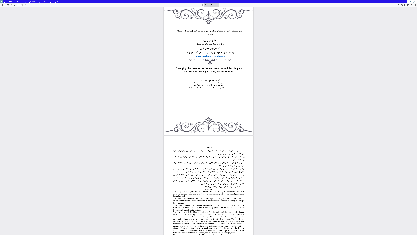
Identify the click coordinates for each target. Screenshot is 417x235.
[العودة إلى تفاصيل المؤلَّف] (1, 1)
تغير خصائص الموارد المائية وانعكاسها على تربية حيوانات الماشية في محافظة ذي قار (31, 2)
